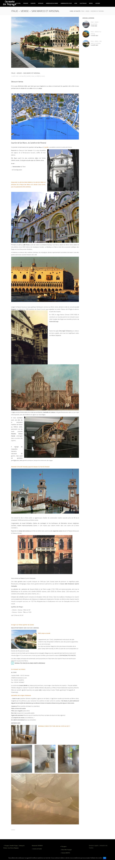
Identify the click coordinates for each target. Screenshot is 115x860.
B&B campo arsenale (44, 633)
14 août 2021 (14, 76)
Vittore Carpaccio (56, 335)
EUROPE (28, 76)
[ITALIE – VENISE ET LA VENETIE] (85, 34)
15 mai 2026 (94, 26)
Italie (32, 76)
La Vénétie (38, 76)
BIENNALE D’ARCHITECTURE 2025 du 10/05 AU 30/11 (54, 726)
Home (71, 11)
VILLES (43, 76)
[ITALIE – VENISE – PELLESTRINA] (85, 24)
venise (13, 830)
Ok (104, 858)
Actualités (77, 11)
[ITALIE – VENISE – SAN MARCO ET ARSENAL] (85, 43)
